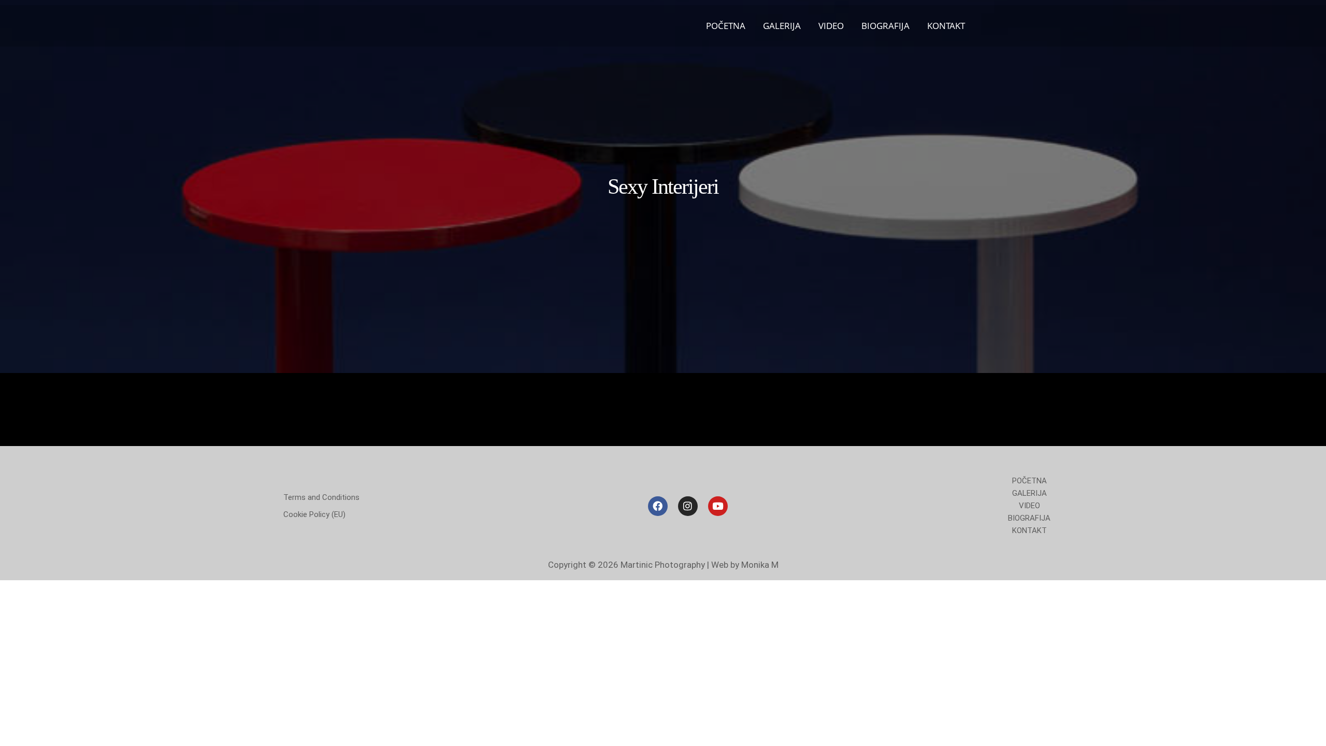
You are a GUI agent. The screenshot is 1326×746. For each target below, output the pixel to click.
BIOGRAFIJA (885, 26)
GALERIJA (782, 26)
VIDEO (831, 26)
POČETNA (725, 26)
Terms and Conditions (321, 497)
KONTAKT (946, 26)
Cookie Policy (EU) (314, 514)
